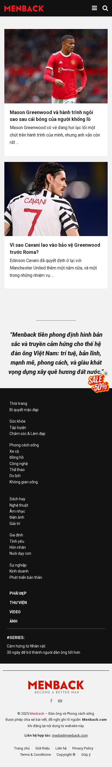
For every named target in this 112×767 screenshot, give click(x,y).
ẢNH (13, 621)
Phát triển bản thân (26, 577)
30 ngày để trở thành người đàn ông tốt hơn (43, 652)
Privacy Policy (82, 748)
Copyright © (66, 755)
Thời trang (18, 403)
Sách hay (17, 499)
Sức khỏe (18, 421)
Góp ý (86, 755)
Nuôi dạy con (20, 553)
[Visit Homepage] (24, 8)
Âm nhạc (17, 511)
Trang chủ (22, 748)
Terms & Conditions (35, 755)
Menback (37, 713)
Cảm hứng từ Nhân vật (26, 646)
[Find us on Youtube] (60, 701)
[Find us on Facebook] (51, 701)
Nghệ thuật (19, 505)
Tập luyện (18, 427)
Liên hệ (61, 748)
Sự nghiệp (18, 565)
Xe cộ (14, 451)
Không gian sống (24, 482)
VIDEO (15, 612)
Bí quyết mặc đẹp (24, 410)
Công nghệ (19, 463)
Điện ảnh (17, 517)
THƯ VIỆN (18, 602)
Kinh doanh (19, 571)
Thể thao (17, 469)
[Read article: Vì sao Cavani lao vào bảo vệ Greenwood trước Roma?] (56, 199)
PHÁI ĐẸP (18, 593)
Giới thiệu (42, 748)
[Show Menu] (94, 8)
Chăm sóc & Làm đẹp (27, 433)
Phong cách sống (24, 445)
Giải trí (15, 523)
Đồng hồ (17, 457)
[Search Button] (105, 8)
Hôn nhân (18, 547)
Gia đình (16, 535)
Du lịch (15, 475)
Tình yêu (17, 541)
